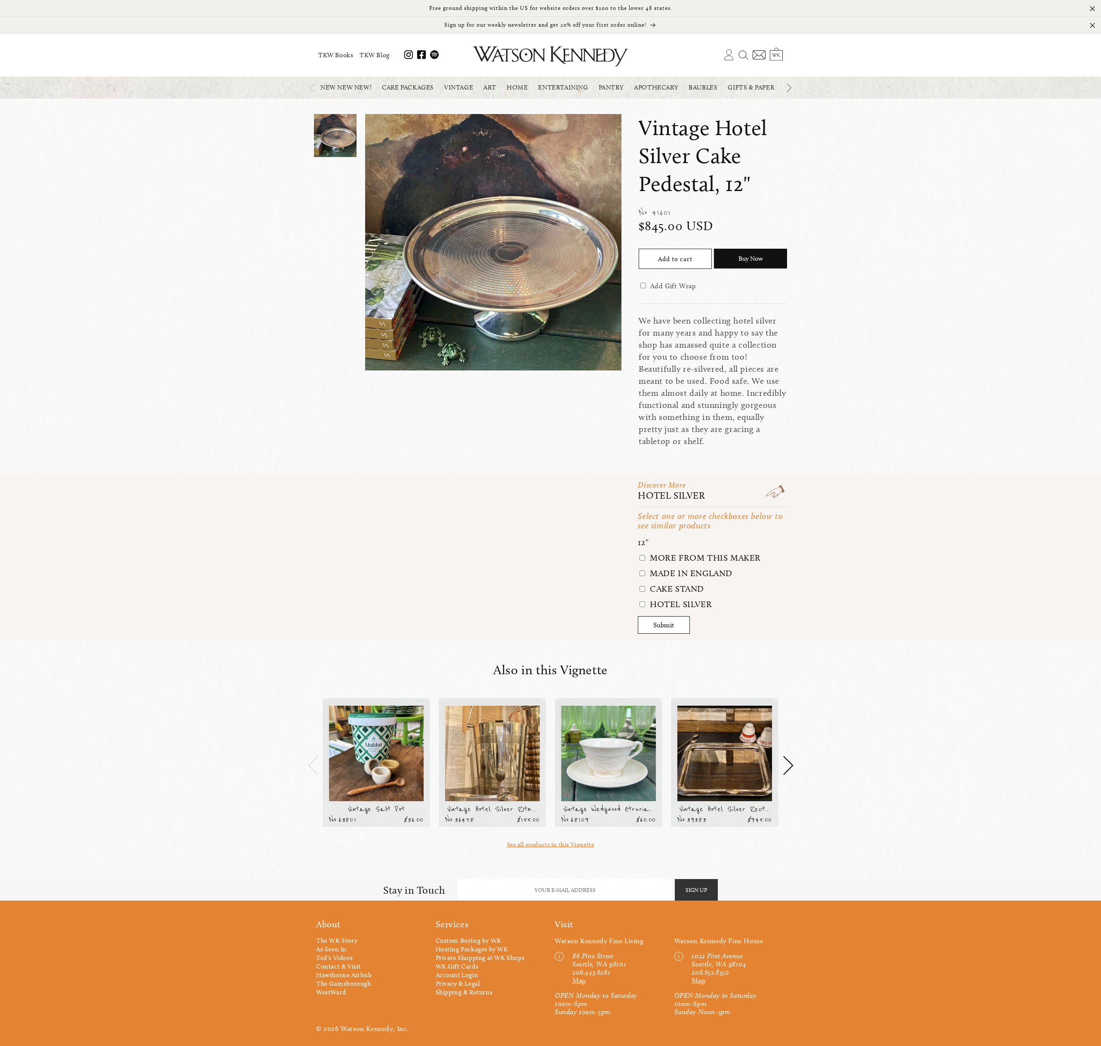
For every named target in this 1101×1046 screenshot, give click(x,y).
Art (489, 87)
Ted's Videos (334, 958)
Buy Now (750, 258)
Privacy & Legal (458, 983)
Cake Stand (675, 588)
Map (579, 980)
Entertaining (563, 87)
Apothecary (656, 87)
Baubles (703, 87)
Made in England (689, 573)
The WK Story (336, 940)
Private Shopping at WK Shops (480, 958)
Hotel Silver (671, 495)
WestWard (331, 992)
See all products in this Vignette (550, 844)
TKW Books (335, 55)
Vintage (458, 87)
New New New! (346, 87)
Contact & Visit (338, 966)
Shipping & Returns (464, 992)
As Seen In (331, 949)
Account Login (457, 975)
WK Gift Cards (457, 966)
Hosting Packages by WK (472, 949)
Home (517, 87)
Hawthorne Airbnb (344, 975)
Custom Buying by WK (468, 940)
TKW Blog (375, 55)
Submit (663, 625)
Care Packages (408, 87)
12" (643, 542)
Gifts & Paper (751, 87)
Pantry (611, 87)
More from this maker (704, 557)
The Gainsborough (343, 983)
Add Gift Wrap (673, 286)
